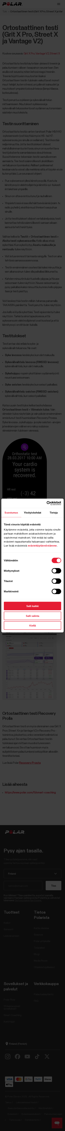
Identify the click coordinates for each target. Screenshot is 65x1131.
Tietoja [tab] (54, 512)
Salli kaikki (32, 606)
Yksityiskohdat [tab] (32, 512)
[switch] (56, 570)
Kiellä (32, 625)
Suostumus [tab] (11, 512)
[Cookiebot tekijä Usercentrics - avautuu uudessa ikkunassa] (46, 503)
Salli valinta (32, 615)
